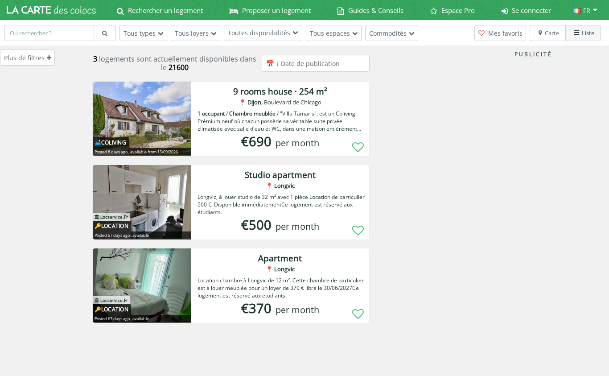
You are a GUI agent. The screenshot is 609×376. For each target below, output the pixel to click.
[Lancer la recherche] (105, 33)
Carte (552, 33)
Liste (588, 33)
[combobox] (49, 33)
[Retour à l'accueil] (51, 10)
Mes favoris (504, 33)
